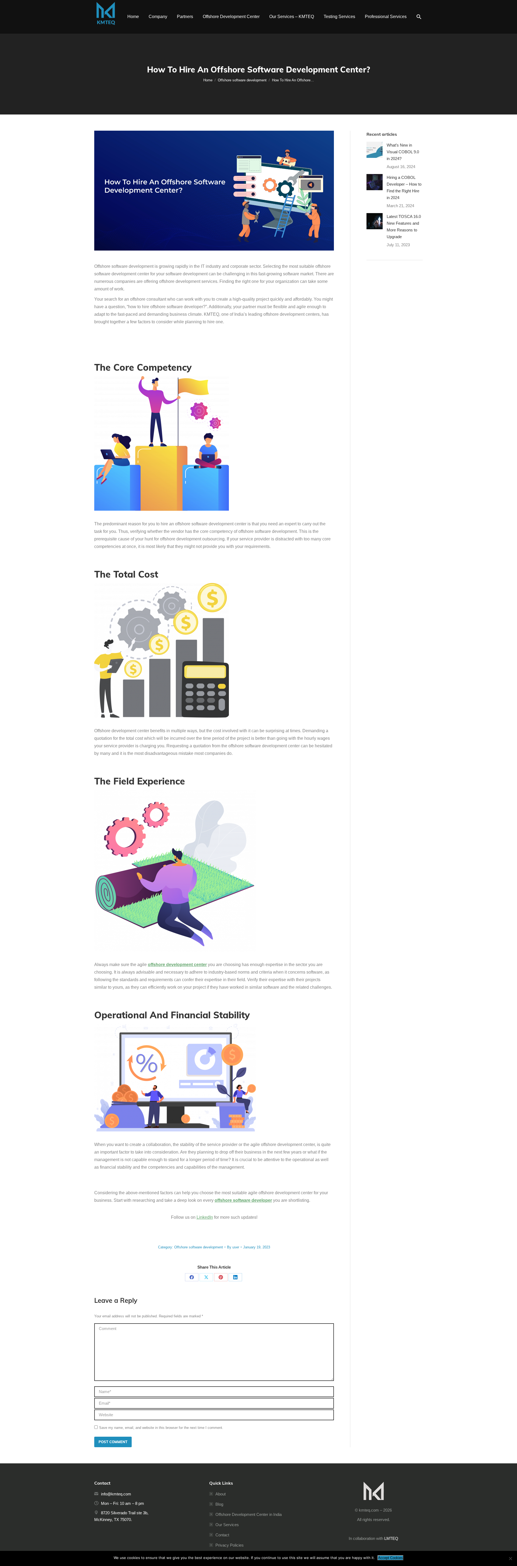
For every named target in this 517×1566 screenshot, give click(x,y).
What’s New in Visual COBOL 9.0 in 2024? (403, 152)
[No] (510, 1558)
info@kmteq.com (116, 1494)
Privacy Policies (229, 1545)
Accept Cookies (390, 1558)
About (220, 1494)
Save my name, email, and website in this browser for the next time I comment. (161, 1428)
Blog (219, 1504)
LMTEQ (391, 1538)
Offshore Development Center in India (248, 1514)
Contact (222, 1535)
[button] (419, 17)
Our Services (227, 1524)
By (233, 1247)
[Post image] (374, 150)
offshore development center (177, 964)
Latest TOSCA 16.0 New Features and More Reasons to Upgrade (404, 226)
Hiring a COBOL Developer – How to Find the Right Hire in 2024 (404, 187)
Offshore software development (198, 1247)
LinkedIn (205, 1217)
